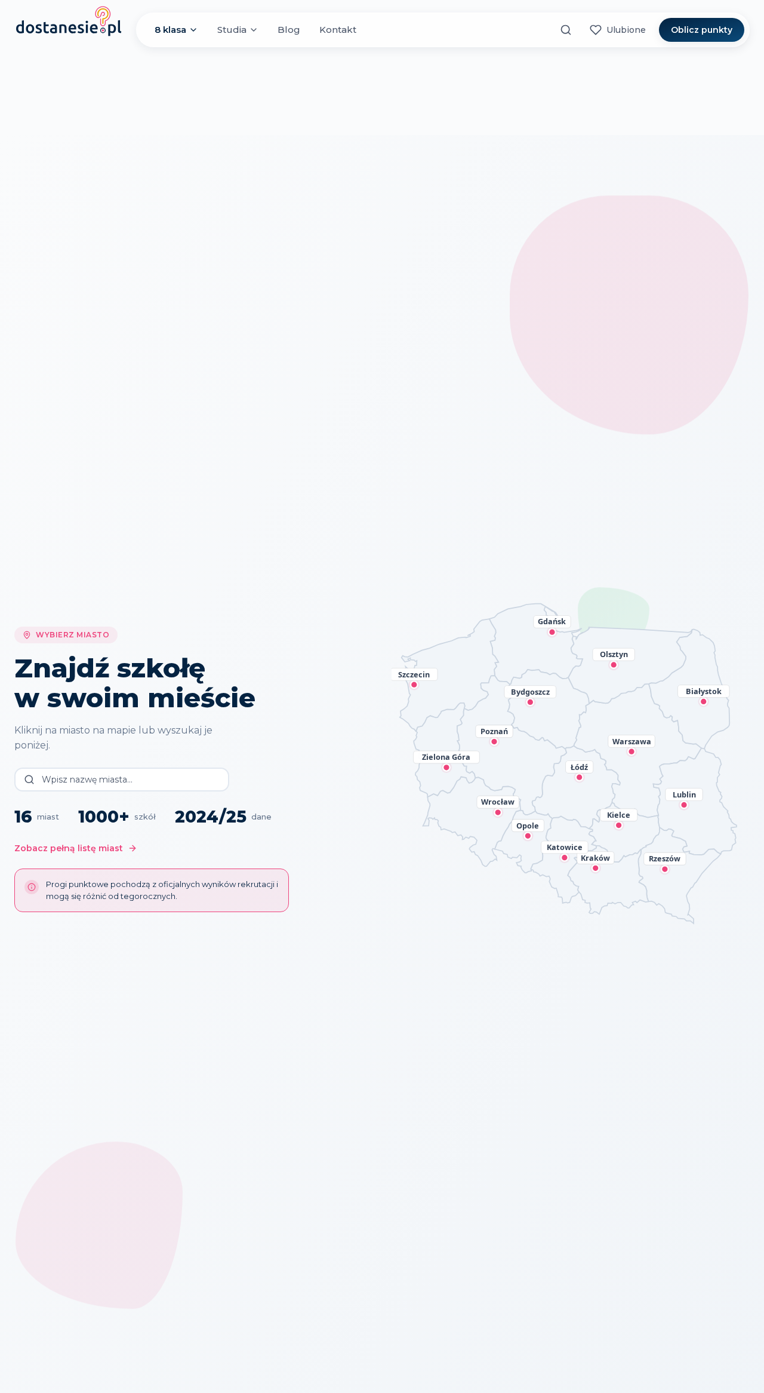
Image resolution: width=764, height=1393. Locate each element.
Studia (232, 29)
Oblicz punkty (701, 29)
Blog (289, 29)
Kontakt (337, 29)
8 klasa (170, 29)
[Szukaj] (566, 30)
